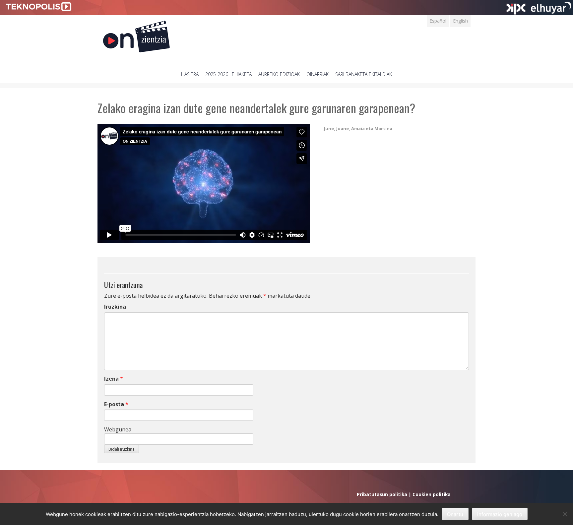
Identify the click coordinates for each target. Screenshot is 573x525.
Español (437, 21)
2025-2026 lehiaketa (228, 74)
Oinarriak (317, 74)
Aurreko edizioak (279, 74)
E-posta (114, 404)
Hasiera (190, 74)
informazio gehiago (499, 514)
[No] (564, 514)
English (460, 21)
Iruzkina (115, 306)
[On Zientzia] (136, 35)
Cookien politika (432, 494)
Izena (111, 378)
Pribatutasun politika (382, 494)
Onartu (455, 514)
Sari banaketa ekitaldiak (363, 74)
